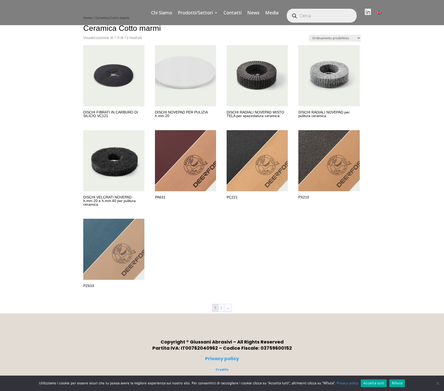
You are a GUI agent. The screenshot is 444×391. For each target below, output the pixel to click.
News (253, 12)
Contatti (233, 12)
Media (272, 12)
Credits (222, 369)
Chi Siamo (161, 12)
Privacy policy (222, 358)
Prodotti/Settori (195, 12)
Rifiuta (397, 383)
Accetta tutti (373, 383)
